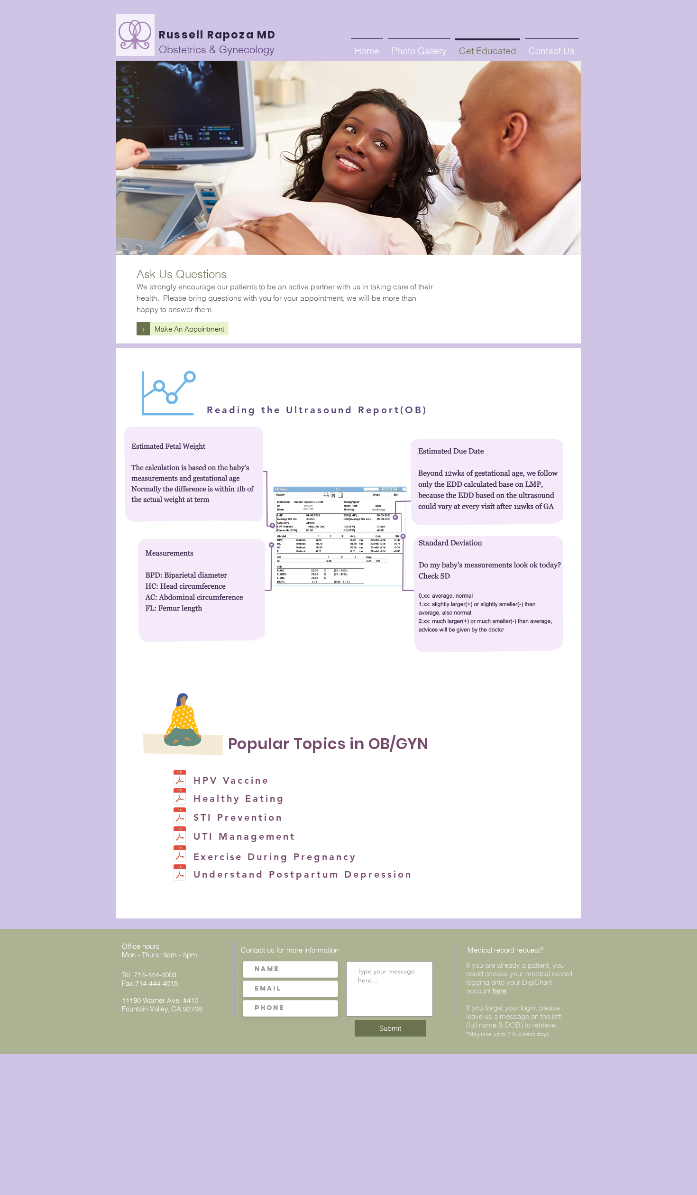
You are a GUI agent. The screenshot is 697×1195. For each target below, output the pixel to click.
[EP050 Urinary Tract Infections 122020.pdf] (179, 835)
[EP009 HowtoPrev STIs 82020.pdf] (179, 816)
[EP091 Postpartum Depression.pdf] (179, 873)
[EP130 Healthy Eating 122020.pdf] (179, 797)
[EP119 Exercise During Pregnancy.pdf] (179, 854)
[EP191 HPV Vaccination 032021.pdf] (179, 779)
